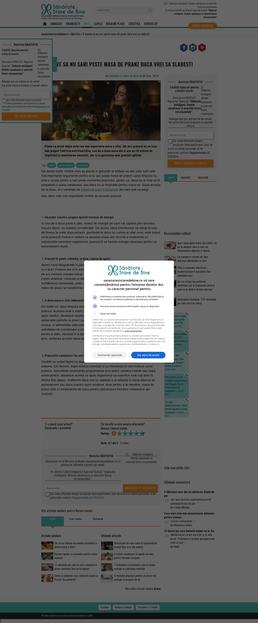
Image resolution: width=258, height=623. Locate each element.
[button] (129, 313)
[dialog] (129, 312)
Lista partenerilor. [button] (133, 330)
